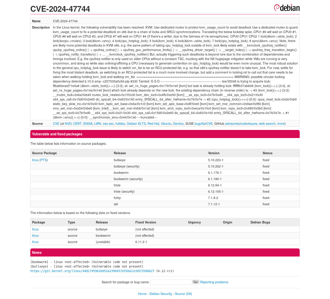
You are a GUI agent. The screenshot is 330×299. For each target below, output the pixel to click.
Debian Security (161, 293)
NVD (68, 123)
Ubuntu (166, 123)
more (281, 123)
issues (252, 123)
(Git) (189, 293)
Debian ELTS (136, 123)
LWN (97, 123)
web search (267, 123)
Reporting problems (214, 282)
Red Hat (153, 123)
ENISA (87, 123)
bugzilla (200, 123)
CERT (77, 123)
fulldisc (120, 123)
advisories (232, 123)
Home (142, 293)
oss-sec (108, 123)
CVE (56, 123)
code (243, 123)
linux (35, 160)
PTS (44, 160)
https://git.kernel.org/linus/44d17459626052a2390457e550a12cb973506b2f (92, 271)
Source (180, 293)
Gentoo (178, 123)
